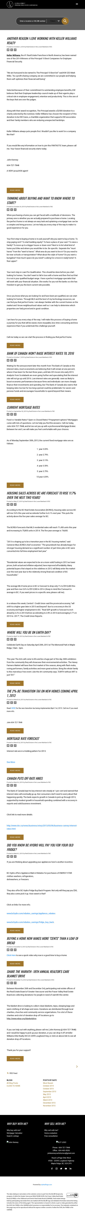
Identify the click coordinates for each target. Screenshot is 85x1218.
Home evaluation (50, 1133)
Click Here (11, 955)
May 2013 (47, 1094)
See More (11, 762)
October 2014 (48, 1086)
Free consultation (51, 1136)
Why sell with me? (51, 1130)
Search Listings (13, 1136)
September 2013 (49, 1092)
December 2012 (49, 1103)
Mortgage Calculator (14, 1133)
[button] (52, 1169)
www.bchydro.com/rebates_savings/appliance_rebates (31, 913)
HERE (13, 708)
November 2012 (49, 1106)
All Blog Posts (12, 1083)
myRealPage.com (46, 1184)
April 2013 (47, 1097)
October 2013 (48, 1089)
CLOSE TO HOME (13, 1086)
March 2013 (47, 1100)
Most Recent (48, 1083)
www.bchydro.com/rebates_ (19, 922)
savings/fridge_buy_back (42, 922)
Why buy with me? (14, 1130)
